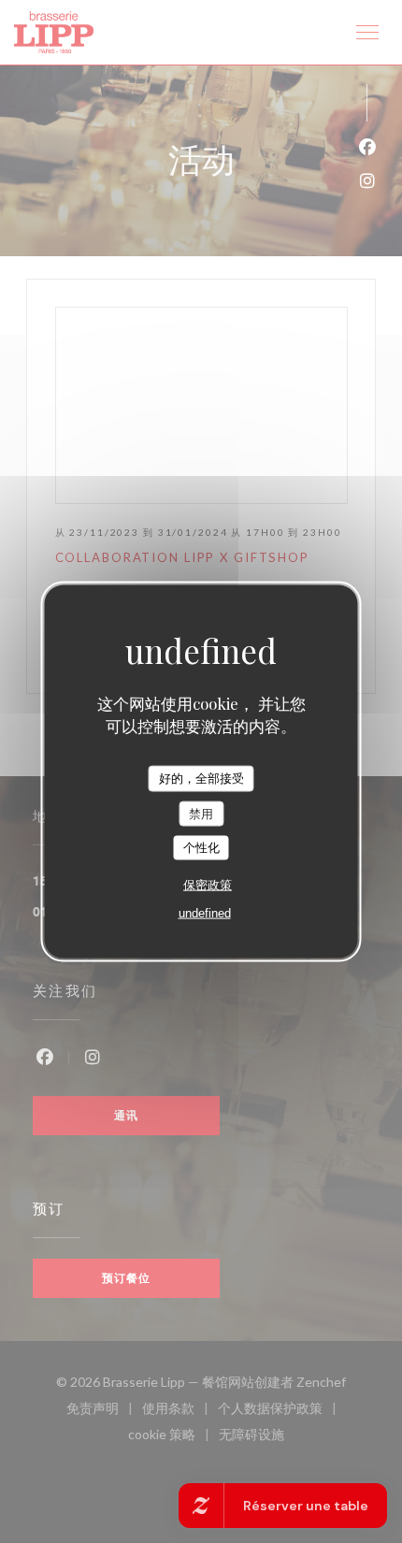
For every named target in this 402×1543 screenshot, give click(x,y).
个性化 (201, 848)
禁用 (201, 813)
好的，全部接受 (201, 779)
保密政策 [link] (207, 884)
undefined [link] (205, 912)
